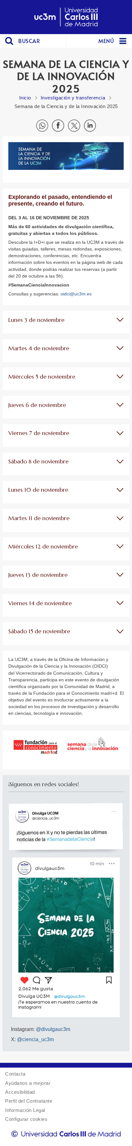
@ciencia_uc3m (35, 1039)
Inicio (25, 97)
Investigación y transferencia (73, 97)
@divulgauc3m (53, 1029)
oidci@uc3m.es (76, 293)
